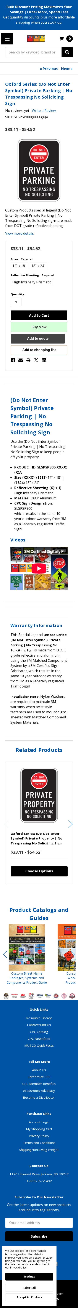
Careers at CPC (39, 1077)
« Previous (49, 68)
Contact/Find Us (39, 1025)
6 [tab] (48, 990)
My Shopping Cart (39, 1129)
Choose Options (39, 871)
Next (70, 824)
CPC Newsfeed (39, 1038)
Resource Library (39, 1018)
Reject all (29, 1288)
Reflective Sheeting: (32, 275)
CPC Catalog (39, 1032)
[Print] (28, 360)
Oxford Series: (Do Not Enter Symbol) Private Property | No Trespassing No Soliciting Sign (36, 838)
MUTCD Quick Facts (39, 1045)
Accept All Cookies (29, 1297)
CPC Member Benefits (39, 1083)
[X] (36, 360)
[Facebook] (13, 360)
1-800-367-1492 (39, 1181)
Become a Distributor (39, 1097)
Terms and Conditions (39, 1143)
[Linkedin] (44, 360)
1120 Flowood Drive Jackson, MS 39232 (39, 1174)
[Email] (20, 360)
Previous (6, 824)
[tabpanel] (39, 823)
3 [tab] (39, 893)
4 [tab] (43, 893)
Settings (29, 1276)
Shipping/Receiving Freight (39, 1149)
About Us (39, 1070)
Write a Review (44, 110)
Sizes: (22, 259)
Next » (67, 68)
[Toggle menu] (7, 38)
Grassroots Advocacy (39, 1090)
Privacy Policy (39, 1136)
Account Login (39, 1122)
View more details (19, 233)
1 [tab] (32, 893)
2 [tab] (36, 893)
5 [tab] (47, 893)
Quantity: (18, 294)
